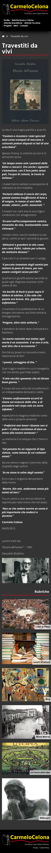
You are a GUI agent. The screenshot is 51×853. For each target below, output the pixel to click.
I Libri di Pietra (42, 627)
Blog (48, 699)
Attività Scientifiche (13, 23)
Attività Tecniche (32, 23)
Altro (15, 26)
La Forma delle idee (40, 772)
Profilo (7, 20)
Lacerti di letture (41, 662)
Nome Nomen (43, 737)
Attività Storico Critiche (23, 20)
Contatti (24, 26)
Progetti (8, 26)
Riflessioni (45, 818)
